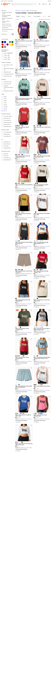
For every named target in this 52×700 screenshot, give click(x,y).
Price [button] (29, 16)
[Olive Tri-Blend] (40, 39)
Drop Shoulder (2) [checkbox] (8, 122)
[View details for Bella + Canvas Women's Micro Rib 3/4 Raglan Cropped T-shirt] (42, 317)
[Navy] (15, 269)
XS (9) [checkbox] (5, 96)
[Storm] (40, 97)
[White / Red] (41, 240)
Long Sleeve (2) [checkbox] (7, 136)
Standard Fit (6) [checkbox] (7, 148)
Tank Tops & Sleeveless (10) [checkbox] (9, 69)
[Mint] (38, 384)
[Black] (23, 68)
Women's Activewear (7, 25)
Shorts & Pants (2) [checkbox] (8, 76)
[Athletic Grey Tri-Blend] (41, 39)
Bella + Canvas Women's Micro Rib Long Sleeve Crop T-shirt (23, 444)
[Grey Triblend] (23, 413)
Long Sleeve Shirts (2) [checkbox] (8, 74)
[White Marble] (17, 240)
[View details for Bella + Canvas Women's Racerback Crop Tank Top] (24, 202)
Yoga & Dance (5, 27)
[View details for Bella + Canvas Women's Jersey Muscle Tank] (42, 116)
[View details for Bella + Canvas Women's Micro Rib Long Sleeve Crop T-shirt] (24, 432)
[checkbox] (9, 53)
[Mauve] (17, 97)
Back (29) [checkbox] (6, 153)
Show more (4, 31)
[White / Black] (34, 240)
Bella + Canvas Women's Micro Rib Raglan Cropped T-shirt (41, 243)
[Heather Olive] (22, 212)
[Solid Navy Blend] (15, 154)
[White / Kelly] (40, 240)
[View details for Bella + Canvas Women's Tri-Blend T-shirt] (42, 30)
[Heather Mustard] (35, 68)
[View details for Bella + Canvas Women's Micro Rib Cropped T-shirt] (42, 260)
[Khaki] (40, 154)
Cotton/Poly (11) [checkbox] (7, 83)
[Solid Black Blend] (22, 154)
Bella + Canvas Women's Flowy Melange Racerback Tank (24, 243)
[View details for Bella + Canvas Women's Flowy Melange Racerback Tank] (24, 231)
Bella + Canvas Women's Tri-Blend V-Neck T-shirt (23, 415)
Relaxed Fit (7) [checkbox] (7, 142)
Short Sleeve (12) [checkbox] (7, 132)
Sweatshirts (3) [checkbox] (7, 72)
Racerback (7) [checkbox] (7, 118)
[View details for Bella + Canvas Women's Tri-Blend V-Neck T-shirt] (24, 403)
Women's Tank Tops (6, 24)
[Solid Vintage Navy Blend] (34, 269)
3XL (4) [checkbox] (5, 108)
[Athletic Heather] (22, 68)
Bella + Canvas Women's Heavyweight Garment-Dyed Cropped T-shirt (42, 358)
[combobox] (24, 4)
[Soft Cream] (23, 125)
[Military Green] (22, 39)
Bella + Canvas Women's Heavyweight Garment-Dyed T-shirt (42, 156)
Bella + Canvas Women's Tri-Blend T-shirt (41, 41)
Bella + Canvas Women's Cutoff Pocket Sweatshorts (23, 272)
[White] (20, 39)
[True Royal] (15, 39)
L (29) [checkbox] (5, 102)
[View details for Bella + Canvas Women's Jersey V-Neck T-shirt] (24, 30)
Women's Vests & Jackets (6, 22)
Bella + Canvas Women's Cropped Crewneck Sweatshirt (41, 185)
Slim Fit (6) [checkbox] (6, 146)
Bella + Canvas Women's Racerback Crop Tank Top (23, 214)
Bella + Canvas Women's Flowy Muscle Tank (42, 387)
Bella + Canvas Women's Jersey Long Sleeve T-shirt (42, 300)
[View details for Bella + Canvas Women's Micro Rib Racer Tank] (24, 173)
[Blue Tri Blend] (34, 39)
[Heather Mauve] (17, 355)
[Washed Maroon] (35, 154)
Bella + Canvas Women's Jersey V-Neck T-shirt (23, 41)
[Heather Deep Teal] (15, 212)
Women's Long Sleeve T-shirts (7, 19)
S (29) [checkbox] (5, 98)
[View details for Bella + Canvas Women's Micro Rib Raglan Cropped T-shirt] (42, 231)
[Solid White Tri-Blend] (38, 39)
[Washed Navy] (34, 154)
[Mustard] (23, 39)
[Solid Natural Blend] (20, 442)
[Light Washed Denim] (34, 355)
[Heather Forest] (17, 212)
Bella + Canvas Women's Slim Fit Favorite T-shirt (22, 128)
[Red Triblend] (17, 413)
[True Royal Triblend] (15, 413)
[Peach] (38, 97)
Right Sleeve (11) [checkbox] (7, 159)
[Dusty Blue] (15, 68)
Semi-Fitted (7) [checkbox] (7, 144)
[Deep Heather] (15, 97)
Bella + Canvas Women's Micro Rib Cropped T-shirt (41, 272)
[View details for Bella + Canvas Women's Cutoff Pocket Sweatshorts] (24, 260)
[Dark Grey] (35, 183)
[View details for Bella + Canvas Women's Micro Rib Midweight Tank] (24, 288)
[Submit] (12, 4)
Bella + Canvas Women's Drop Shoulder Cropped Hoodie (42, 99)
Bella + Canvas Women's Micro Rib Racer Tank (24, 185)
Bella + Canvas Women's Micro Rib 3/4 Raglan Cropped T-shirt (42, 329)
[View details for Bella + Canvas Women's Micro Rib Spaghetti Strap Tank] (24, 145)
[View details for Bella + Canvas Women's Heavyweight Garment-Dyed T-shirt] (42, 145)
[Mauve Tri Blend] (22, 413)
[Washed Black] (37, 355)
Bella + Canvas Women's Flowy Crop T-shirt (23, 70)
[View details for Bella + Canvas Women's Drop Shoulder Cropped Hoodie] (42, 87)
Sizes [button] (49, 16)
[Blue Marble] (15, 240)
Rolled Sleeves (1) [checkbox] (7, 126)
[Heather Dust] (17, 39)
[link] (6, 4)
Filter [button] (18, 16)
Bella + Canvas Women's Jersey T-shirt (42, 69)
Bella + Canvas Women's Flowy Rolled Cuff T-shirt (42, 214)
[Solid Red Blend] (19, 154)
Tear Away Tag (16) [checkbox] (8, 116)
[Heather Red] (19, 212)
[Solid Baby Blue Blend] (23, 154)
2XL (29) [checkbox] (5, 106)
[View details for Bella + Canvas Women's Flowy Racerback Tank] (42, 403)
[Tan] (20, 269)
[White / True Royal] (37, 240)
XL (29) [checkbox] (5, 104)
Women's (24, 10)
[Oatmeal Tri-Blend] (35, 39)
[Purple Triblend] (20, 413)
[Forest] (40, 68)
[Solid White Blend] (20, 154)
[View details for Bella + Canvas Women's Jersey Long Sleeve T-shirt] (42, 288)
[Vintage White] (37, 154)
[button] (31, 23)
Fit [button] (44, 16)
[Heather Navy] (20, 68)
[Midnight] (34, 384)
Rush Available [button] (37, 16)
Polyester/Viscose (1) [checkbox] (8, 90)
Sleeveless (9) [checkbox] (7, 134)
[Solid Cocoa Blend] (23, 183)
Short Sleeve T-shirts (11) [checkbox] (8, 65)
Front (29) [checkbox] (6, 155)
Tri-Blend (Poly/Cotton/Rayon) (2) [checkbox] (8, 87)
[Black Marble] (19, 240)
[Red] (19, 39)
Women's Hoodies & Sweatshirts (6, 16)
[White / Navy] (35, 240)
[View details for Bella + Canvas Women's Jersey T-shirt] (42, 58)
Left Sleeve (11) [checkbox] (7, 157)
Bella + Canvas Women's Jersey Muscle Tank (42, 128)
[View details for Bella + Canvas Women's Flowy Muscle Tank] (42, 375)
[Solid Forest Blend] (22, 183)
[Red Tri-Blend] (37, 39)
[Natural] (22, 355)
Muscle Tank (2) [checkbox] (7, 124)
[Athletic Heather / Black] (41, 327)
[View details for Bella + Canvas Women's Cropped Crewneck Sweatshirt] (42, 173)
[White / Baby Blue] (38, 240)
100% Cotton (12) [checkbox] (7, 81)
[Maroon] (35, 413)
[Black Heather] (41, 413)
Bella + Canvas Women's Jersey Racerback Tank (22, 358)
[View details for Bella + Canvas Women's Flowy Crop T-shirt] (24, 58)
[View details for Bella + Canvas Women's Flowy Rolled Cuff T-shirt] (42, 202)
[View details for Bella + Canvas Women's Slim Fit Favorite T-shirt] (24, 116)
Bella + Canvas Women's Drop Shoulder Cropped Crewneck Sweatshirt (23, 99)
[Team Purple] (41, 68)
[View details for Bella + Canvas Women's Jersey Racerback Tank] (24, 346)
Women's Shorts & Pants (7, 29)
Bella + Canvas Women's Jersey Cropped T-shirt (22, 329)
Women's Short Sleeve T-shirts (7, 13)
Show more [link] (4, 110)
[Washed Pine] (38, 154)
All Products (18, 10)
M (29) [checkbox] (5, 100)
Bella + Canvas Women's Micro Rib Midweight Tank (22, 300)
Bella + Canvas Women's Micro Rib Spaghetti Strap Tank (22, 156)
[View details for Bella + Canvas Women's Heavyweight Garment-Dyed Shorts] (24, 375)
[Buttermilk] (41, 154)
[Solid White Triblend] (19, 413)
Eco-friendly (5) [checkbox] (7, 120)
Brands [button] (23, 16)
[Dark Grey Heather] (34, 125)
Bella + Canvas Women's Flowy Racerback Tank (40, 415)
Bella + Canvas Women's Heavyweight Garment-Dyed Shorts (23, 387)
